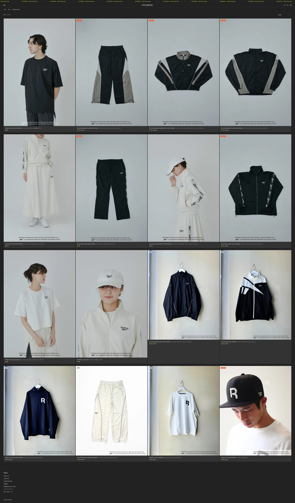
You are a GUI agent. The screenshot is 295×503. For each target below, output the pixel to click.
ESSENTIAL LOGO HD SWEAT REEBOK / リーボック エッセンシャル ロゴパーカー (23, 457)
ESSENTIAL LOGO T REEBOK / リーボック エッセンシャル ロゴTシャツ (165, 457)
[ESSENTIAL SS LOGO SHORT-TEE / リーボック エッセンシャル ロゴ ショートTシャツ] (39, 304)
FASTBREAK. (9, 499)
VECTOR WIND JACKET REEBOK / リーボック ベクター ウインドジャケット (238, 341)
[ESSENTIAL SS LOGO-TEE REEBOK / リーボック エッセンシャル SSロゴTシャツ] (39, 72)
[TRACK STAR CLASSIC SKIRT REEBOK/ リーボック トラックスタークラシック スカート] (39, 188)
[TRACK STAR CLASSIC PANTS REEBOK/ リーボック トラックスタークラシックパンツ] (111, 188)
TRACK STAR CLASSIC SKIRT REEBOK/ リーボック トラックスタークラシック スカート (25, 244)
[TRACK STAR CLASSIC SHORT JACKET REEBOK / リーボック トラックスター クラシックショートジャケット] (183, 188)
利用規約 (6, 483)
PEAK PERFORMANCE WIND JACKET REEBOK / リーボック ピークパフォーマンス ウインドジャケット (244, 128)
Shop (9, 9)
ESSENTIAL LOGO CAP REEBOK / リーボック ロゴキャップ (234, 457)
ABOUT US (6, 476)
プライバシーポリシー (9, 489)
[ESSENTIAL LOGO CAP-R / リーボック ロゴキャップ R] (111, 304)
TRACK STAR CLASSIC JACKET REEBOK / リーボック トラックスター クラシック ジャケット (242, 244)
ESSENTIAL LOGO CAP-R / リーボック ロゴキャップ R (89, 359)
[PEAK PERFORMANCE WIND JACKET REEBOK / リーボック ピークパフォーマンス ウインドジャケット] (255, 72)
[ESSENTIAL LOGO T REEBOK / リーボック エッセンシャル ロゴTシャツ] (183, 411)
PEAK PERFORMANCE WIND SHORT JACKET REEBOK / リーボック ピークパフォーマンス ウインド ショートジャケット (176, 128)
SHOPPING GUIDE (8, 481)
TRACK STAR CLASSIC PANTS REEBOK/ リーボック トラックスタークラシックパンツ (96, 244)
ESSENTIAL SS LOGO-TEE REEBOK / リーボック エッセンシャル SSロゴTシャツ (23, 128)
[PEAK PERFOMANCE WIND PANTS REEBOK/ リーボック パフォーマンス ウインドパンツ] (111, 411)
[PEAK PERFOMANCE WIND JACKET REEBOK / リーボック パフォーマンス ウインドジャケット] (183, 295)
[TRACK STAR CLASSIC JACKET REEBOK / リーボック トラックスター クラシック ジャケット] (255, 188)
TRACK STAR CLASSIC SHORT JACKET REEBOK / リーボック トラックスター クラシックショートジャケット (174, 244)
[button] (4, 5)
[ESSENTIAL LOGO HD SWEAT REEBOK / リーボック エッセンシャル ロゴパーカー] (39, 411)
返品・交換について (8, 491)
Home (5, 9)
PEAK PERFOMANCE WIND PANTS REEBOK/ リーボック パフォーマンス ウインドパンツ (97, 457)
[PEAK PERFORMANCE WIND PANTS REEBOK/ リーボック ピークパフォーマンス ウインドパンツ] (111, 72)
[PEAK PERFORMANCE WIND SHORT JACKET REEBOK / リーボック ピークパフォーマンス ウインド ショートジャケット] (183, 72)
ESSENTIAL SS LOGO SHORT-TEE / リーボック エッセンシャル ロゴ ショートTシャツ (24, 359)
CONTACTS (6, 478)
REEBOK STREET (16, 9)
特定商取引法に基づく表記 (10, 486)
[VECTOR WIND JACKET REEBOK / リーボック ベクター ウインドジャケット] (255, 295)
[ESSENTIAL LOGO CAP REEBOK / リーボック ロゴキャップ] (255, 411)
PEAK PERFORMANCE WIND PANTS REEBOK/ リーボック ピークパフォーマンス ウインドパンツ (99, 128)
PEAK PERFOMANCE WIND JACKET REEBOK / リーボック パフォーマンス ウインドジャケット (170, 341)
